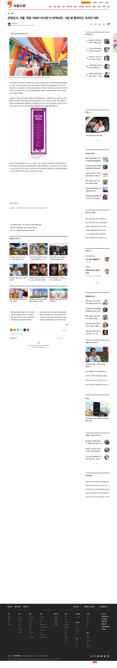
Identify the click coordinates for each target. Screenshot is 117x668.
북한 (8, 622)
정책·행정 (56, 617)
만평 (77, 633)
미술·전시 (67, 622)
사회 (54, 7)
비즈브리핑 (31, 637)
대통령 (9, 617)
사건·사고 (20, 617)
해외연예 (88, 641)
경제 (59, 7)
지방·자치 (56, 619)
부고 (77, 647)
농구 (88, 624)
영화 (66, 640)
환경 (19, 622)
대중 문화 (67, 627)
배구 (88, 627)
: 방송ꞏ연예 (91, 342)
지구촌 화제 (42, 635)
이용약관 (9, 656)
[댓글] (107, 24)
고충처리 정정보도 (105, 626)
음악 (66, 617)
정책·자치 (69, 7)
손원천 (13, 23)
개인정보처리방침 (17, 656)
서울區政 (56, 622)
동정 (77, 644)
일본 (41, 622)
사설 (77, 625)
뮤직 (88, 643)
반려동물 (67, 637)
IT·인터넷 (31, 632)
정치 (50, 7)
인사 (77, 642)
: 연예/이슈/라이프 (93, 435)
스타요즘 (88, 646)
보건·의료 (20, 630)
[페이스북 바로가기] (91, 656)
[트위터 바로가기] (95, 656)
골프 (88, 622)
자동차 (30, 624)
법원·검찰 (20, 619)
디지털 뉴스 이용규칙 (42, 656)
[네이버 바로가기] (105, 656)
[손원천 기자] (9, 24)
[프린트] (99, 24)
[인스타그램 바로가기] (98, 656)
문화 (75, 7)
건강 (66, 635)
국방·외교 (10, 624)
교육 (19, 624)
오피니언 (88, 7)
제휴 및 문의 (17, 607)
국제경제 (42, 617)
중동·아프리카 (43, 624)
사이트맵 (103, 629)
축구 (88, 619)
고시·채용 (56, 624)
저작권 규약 (104, 624)
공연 (66, 642)
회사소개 (103, 614)
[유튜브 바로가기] (101, 656)
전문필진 (77, 631)
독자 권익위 (104, 619)
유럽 (41, 632)
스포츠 (99, 7)
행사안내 (10, 607)
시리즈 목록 (78, 617)
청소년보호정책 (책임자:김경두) (29, 656)
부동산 (30, 619)
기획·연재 (81, 7)
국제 (63, 7)
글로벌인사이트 (43, 637)
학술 (66, 619)
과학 (19, 627)
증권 (30, 630)
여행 (12, 13)
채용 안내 (25, 607)
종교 (66, 630)
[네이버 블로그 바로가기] (108, 656)
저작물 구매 (104, 621)
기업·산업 (31, 617)
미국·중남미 (42, 630)
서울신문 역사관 (105, 616)
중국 (41, 619)
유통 (30, 627)
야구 (88, 617)
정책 (30, 635)
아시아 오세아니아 (44, 627)
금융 (30, 622)
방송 (88, 636)
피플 (94, 7)
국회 (8, 619)
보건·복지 (20, 632)
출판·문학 (67, 624)
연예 (104, 7)
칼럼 (77, 628)
